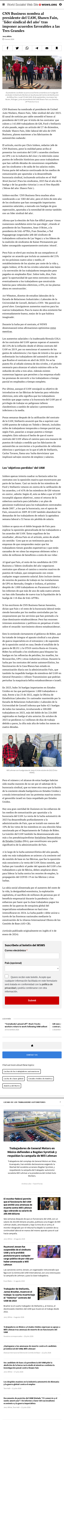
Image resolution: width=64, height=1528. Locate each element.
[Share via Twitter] (17, 48)
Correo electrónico (15, 950)
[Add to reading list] (56, 48)
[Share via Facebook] (7, 48)
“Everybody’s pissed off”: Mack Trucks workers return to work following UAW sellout (26, 1025)
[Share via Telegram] (37, 48)
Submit (32, 1000)
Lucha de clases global (13, 1078)
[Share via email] (47, 48)
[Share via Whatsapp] (27, 48)
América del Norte (12, 1086)
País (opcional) (13, 963)
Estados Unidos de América (40, 1078)
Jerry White (7, 36)
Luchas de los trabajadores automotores (21, 1071)
